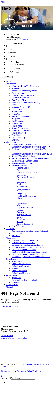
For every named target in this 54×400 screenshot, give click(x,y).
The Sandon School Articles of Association (29, 252)
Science (20, 217)
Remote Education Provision (23, 156)
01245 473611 (7, 335)
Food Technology (24, 189)
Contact (9, 287)
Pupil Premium (18, 121)
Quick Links (11, 275)
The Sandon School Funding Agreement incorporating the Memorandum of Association (31, 255)
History (20, 198)
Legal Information (33, 364)
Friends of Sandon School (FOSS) (26, 102)
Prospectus (16, 119)
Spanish (20, 221)
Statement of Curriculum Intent (24, 144)
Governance (11, 238)
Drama (19, 179)
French (20, 191)
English (20, 184)
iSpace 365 (16, 277)
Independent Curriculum (22, 163)
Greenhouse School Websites (29, 371)
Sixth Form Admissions (21, 263)
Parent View (17, 112)
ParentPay (16, 114)
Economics (21, 182)
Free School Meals (19, 100)
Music (19, 205)
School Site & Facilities (21, 130)
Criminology (22, 175)
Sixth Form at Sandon (21, 273)
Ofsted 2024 (17, 109)
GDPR (14, 105)
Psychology (21, 212)
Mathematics (22, 203)
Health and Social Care (26, 196)
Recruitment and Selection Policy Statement (30, 231)
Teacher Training (19, 233)
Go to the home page (9, 306)
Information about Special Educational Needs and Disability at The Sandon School (32, 159)
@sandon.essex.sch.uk (14, 338)
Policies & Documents (21, 116)
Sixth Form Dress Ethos (21, 266)
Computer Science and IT (27, 172)
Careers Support (18, 93)
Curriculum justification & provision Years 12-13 (32, 154)
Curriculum (11, 142)
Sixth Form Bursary (20, 270)
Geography (21, 193)
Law (19, 200)
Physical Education (25, 207)
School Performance (20, 128)
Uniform (15, 140)
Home (8, 81)
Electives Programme (20, 98)
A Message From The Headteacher (26, 86)
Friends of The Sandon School (24, 280)
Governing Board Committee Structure (28, 240)
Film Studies (22, 186)
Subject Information (20, 165)
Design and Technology (27, 177)
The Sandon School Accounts (24, 249)
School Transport (19, 133)
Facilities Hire (12, 284)
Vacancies (10, 228)
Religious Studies (24, 214)
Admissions (16, 88)
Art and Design (23, 168)
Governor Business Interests (23, 242)
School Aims (17, 126)
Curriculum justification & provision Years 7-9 (31, 147)
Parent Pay (16, 282)
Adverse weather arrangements (24, 91)
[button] (7, 33)
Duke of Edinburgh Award (23, 95)
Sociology (21, 219)
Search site (5, 378)
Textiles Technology (25, 224)
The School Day (18, 137)
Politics (20, 210)
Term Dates (16, 135)
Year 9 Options (18, 226)
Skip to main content (9, 2)
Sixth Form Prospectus (21, 261)
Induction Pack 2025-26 (21, 107)
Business (20, 170)
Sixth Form (11, 259)
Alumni (15, 268)
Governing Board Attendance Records (27, 245)
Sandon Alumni (18, 123)
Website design (7, 371)
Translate (25, 39)
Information (11, 84)
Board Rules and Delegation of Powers (28, 247)
